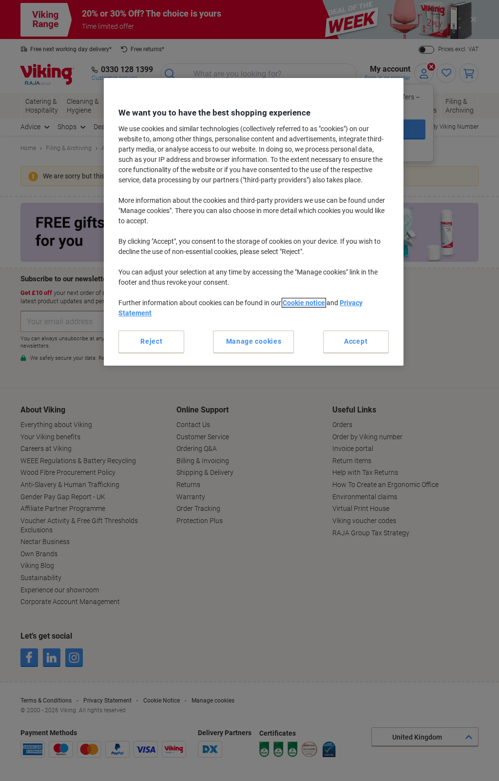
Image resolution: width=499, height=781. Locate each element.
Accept (355, 341)
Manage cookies (254, 341)
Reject (151, 341)
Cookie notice (304, 303)
